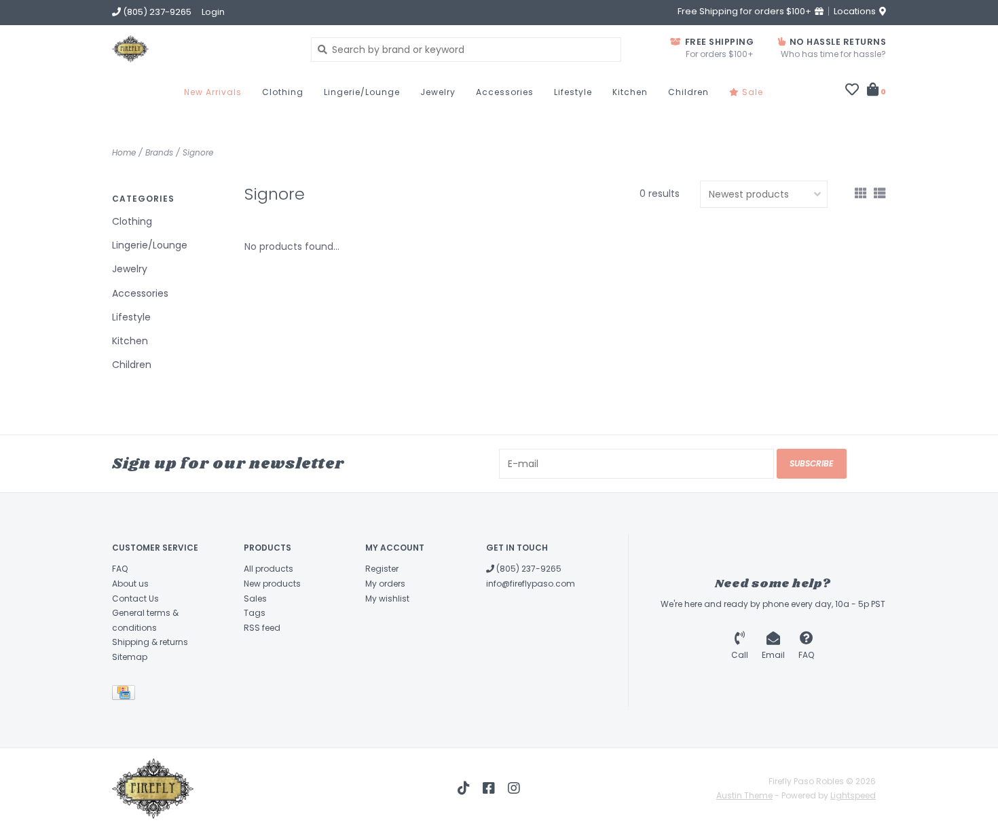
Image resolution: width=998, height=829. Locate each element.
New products (272, 583)
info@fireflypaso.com (530, 583)
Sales (255, 598)
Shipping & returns (150, 642)
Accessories (505, 92)
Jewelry (438, 92)
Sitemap (129, 657)
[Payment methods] (126, 695)
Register (382, 568)
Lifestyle (573, 92)
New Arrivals (213, 92)
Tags (254, 613)
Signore (198, 152)
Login (213, 11)
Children (688, 92)
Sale (751, 92)
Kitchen (630, 92)
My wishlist (387, 598)
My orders (385, 583)
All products (268, 568)
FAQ (120, 568)
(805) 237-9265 (527, 568)
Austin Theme (744, 795)
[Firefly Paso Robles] (201, 48)
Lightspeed (853, 795)
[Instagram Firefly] (513, 788)
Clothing (282, 92)
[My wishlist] (852, 91)
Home (124, 152)
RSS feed (262, 627)
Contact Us (135, 598)
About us (130, 583)
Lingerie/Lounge (362, 92)
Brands (159, 152)
